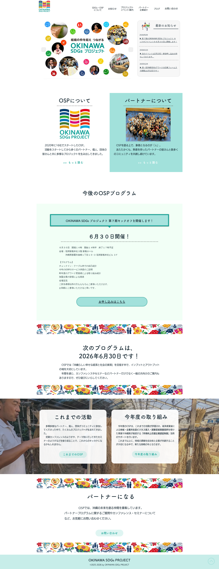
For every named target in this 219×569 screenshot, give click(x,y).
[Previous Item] (43, 49)
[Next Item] (130, 49)
